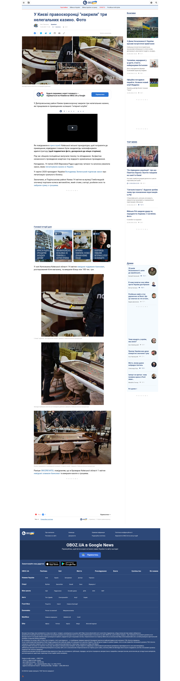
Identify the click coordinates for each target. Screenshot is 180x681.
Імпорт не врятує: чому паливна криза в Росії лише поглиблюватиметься (137, 377)
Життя (79, 571)
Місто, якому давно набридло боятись (136, 364)
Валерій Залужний (133, 276)
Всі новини (154, 571)
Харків (56, 578)
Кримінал (54, 24)
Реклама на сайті (50, 536)
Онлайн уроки (72, 591)
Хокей (71, 584)
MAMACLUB (67, 617)
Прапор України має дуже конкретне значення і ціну (138, 352)
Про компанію (49, 532)
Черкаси (91, 578)
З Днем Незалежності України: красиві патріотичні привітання (140, 42)
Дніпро (80, 578)
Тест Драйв (48, 597)
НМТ (102, 591)
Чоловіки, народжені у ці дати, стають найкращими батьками (137, 62)
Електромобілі (63, 597)
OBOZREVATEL (47, 470)
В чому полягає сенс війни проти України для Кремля (138, 283)
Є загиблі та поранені (134, 219)
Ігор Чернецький (133, 356)
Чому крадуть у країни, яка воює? (137, 340)
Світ (60, 571)
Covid (78, 617)
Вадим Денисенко (133, 302)
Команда (71, 532)
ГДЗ (46, 591)
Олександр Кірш (133, 368)
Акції (75, 597)
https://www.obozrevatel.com (90, 633)
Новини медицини (51, 617)
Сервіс (86, 597)
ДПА (84, 591)
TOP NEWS (132, 142)
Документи (72, 536)
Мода (78, 623)
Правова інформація (98, 532)
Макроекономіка (68, 610)
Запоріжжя (68, 578)
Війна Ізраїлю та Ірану (89, 7)
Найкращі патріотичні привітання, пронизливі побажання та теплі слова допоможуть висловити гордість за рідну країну (141, 49)
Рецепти (48, 604)
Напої (59, 604)
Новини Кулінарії (72, 604)
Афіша (47, 623)
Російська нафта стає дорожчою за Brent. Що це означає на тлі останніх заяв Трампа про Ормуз (138, 296)
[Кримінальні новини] (83, 520)
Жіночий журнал (91, 623)
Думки (130, 263)
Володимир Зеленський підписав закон (83, 171)
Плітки (58, 623)
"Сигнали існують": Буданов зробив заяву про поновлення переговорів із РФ (142, 192)
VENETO (102, 7)
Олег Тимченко (44, 24)
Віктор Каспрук (132, 288)
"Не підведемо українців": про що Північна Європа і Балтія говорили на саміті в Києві (142, 172)
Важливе (131, 13)
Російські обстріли (113, 7)
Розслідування (101, 571)
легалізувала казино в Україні (59, 167)
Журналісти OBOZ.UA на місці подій (126, 536)
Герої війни (64, 7)
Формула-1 (92, 584)
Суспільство (136, 571)
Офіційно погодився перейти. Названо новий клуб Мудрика (137, 82)
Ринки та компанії (51, 610)
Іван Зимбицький (133, 345)
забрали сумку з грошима (46, 185)
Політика (43, 571)
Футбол (47, 584)
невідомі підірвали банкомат (90, 266)
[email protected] (46, 665)
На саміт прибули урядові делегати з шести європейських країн (141, 179)
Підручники (57, 591)
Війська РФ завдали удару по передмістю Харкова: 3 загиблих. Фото (141, 213)
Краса (68, 623)
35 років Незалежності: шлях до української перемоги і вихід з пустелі (136, 270)
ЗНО (93, 591)
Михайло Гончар (133, 382)
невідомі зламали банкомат (47, 473)
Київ (46, 578)
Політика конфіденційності (123, 532)
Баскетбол (59, 584)
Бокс (80, 584)
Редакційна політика (47, 519)
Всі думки (132, 389)
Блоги (115, 571)
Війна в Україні (75, 7)
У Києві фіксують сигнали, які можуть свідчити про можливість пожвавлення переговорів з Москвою (140, 200)
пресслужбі (55, 145)
